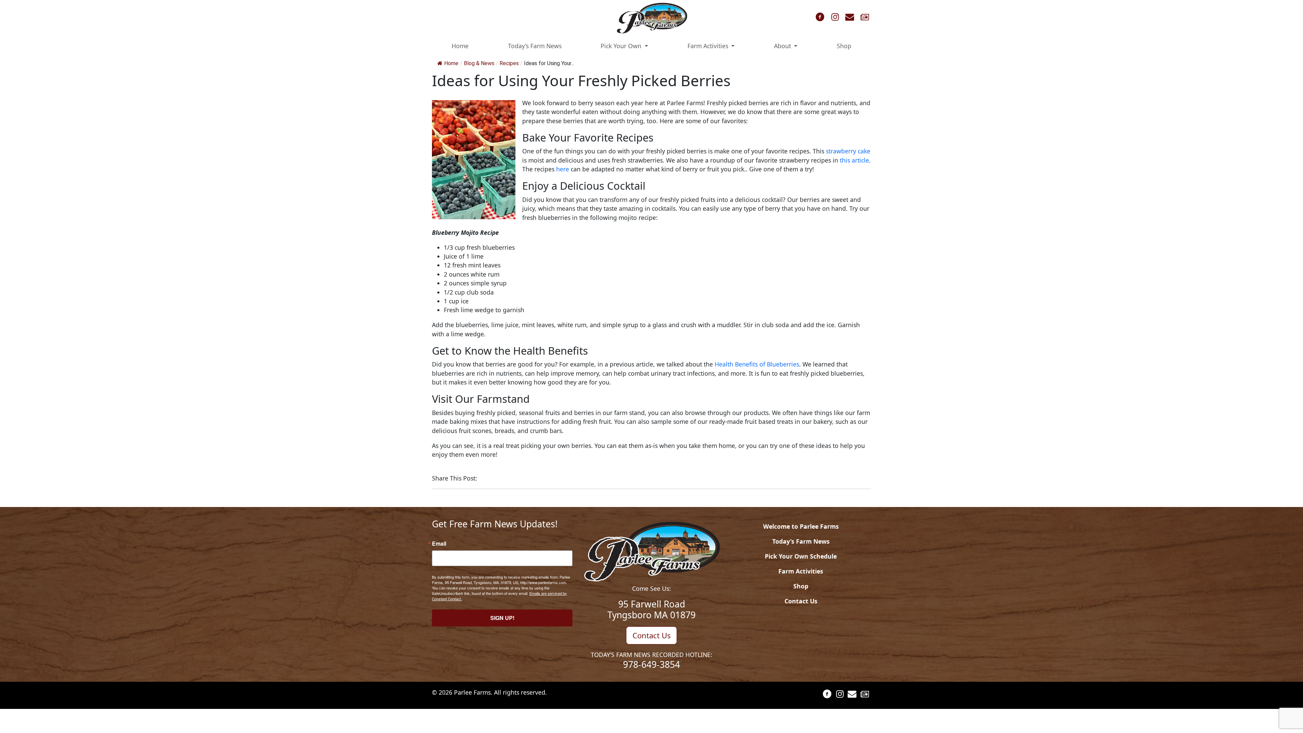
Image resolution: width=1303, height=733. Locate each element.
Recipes (509, 63)
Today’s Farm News (535, 46)
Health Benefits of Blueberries (757, 364)
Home (460, 46)
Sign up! (502, 618)
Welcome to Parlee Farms (801, 526)
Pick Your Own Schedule (801, 556)
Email (439, 543)
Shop (844, 46)
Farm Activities (708, 46)
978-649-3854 (651, 664)
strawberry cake (848, 151)
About (783, 46)
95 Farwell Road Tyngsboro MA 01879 (651, 609)
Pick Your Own (622, 46)
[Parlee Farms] (651, 18)
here (562, 169)
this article (854, 160)
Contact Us (651, 635)
